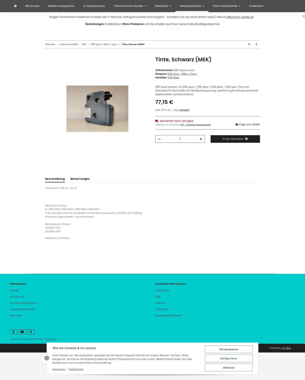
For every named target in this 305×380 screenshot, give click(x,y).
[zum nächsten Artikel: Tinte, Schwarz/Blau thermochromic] (249, 44)
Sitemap (160, 303)
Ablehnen (229, 367)
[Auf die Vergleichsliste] (133, 63)
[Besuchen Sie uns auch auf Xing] (30, 331)
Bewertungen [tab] (80, 179)
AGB (157, 296)
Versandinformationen (22, 309)
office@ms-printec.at (240, 17)
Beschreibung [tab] (55, 179)
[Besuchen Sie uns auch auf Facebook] (13, 331)
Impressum (161, 309)
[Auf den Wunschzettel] (142, 63)
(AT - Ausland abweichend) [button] (196, 124)
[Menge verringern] (159, 139)
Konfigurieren (228, 358)
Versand (184, 110)
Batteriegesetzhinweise (168, 315)
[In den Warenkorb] (48, 54)
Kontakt (14, 290)
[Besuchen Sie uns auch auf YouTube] (22, 331)
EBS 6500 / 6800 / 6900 (182, 73)
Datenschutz (162, 290)
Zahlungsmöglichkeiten (23, 303)
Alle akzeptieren (228, 349)
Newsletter (16, 315)
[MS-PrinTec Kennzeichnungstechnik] (15, 6)
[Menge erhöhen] (201, 139)
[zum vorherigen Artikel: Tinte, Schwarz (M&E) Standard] (256, 44)
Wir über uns (17, 296)
